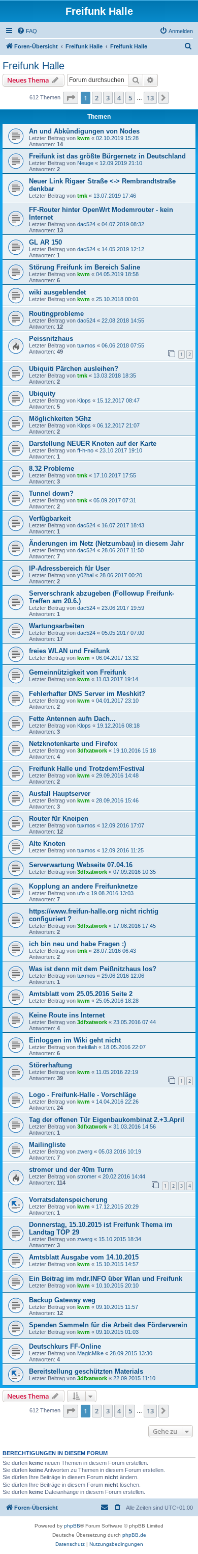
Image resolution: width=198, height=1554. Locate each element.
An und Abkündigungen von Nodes (84, 131)
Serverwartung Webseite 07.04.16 (81, 865)
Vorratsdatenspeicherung (68, 1199)
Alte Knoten (47, 843)
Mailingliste (47, 1144)
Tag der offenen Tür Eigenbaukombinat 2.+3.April (106, 1119)
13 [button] (150, 97)
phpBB (72, 1526)
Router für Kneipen (58, 818)
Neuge (85, 163)
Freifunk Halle (33, 65)
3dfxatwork (92, 750)
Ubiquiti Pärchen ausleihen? (73, 368)
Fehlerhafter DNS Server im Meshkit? (87, 694)
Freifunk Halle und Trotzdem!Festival (87, 768)
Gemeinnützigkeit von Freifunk (77, 672)
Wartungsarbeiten (56, 626)
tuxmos (86, 345)
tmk (82, 196)
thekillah (87, 1047)
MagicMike (90, 1353)
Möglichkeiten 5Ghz (60, 418)
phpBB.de (134, 1535)
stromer (86, 1176)
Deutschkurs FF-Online (65, 1346)
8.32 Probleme (51, 468)
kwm (83, 138)
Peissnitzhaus (51, 338)
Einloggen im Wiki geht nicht (75, 1040)
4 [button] (119, 97)
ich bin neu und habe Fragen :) (77, 944)
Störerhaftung (50, 1065)
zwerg (84, 1151)
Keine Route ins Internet (67, 1015)
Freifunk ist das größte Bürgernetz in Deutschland (107, 156)
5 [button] (130, 97)
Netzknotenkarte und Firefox (73, 743)
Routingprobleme (56, 313)
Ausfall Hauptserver (59, 793)
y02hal (85, 575)
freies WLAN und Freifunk (69, 651)
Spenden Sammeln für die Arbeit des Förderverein (108, 1325)
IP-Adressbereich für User (69, 568)
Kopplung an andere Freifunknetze (83, 886)
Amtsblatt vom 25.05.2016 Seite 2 (81, 994)
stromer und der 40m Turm (71, 1169)
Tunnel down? (51, 493)
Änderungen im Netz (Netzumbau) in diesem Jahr (106, 543)
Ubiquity (42, 393)
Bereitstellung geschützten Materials (86, 1371)
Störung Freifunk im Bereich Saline (84, 267)
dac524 (86, 224)
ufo (81, 893)
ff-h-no (85, 450)
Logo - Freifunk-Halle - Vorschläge (82, 1094)
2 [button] (96, 97)
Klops (84, 400)
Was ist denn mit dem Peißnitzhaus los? (92, 969)
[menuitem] (27, 31)
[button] (70, 98)
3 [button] (108, 97)
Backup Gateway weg (62, 1300)
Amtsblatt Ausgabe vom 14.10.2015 (84, 1257)
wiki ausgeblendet (57, 292)
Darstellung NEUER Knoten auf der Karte (92, 443)
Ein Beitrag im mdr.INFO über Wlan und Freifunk (105, 1278)
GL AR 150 (45, 242)
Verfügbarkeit (50, 518)
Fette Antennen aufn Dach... (72, 718)
